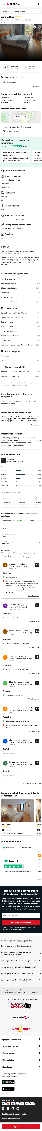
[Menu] (4, 4)
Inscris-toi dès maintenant (21, 922)
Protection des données (11, 1118)
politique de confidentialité (17, 929)
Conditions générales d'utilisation (14, 1114)
